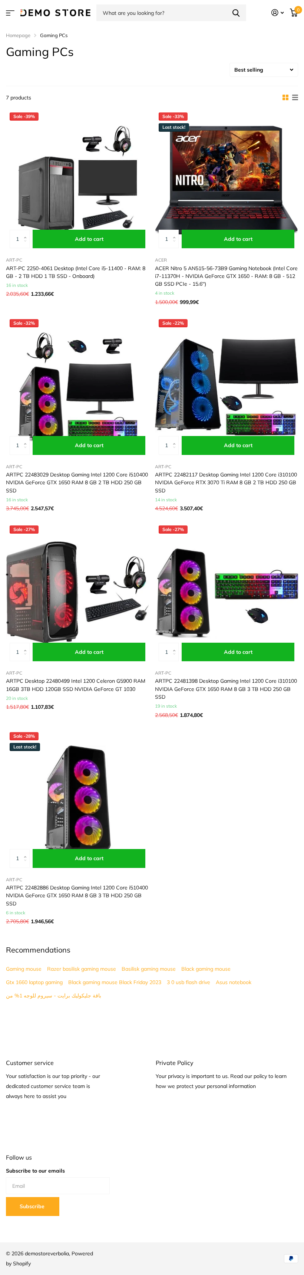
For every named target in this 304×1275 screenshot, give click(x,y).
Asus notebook (233, 982)
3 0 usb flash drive (188, 982)
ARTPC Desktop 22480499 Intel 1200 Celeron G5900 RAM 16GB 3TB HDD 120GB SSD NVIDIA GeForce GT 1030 (75, 685)
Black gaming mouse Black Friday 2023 (114, 982)
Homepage (18, 35)
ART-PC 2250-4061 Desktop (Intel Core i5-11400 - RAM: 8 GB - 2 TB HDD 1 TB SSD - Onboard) (75, 272)
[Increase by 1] (26, 232)
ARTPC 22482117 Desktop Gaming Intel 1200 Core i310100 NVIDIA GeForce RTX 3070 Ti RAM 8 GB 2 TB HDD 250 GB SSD (226, 482)
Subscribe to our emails (35, 1170)
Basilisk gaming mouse (149, 969)
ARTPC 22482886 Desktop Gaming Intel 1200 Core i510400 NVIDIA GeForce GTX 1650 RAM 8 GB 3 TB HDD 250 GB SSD (77, 895)
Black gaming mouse (206, 969)
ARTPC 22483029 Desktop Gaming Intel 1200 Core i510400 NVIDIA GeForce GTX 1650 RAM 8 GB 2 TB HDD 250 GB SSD (77, 482)
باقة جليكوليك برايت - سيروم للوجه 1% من (53, 995)
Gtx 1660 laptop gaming (34, 982)
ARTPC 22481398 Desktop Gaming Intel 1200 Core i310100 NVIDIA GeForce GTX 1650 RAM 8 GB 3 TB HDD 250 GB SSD (226, 689)
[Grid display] (285, 97)
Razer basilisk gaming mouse (81, 969)
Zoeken (236, 12)
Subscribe (33, 1206)
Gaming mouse (24, 969)
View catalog (10, 12)
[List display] (295, 97)
